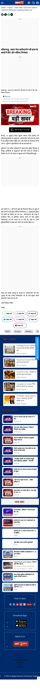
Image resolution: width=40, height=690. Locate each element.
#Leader (18, 331)
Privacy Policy (20, 655)
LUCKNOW (17, 524)
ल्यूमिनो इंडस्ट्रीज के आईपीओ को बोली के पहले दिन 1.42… (25, 586)
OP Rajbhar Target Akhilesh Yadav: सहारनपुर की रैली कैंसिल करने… (26, 398)
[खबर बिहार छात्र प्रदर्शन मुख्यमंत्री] (8, 543)
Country (10, 7)
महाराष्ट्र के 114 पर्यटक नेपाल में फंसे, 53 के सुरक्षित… (25, 531)
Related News (9, 410)
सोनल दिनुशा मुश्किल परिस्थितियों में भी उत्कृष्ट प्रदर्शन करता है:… (24, 575)
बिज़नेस (15, 556)
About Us (20, 667)
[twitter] (13, 605)
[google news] (21, 605)
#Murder (29, 331)
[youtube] (17, 605)
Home (3, 7)
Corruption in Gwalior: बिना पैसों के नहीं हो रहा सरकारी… (26, 385)
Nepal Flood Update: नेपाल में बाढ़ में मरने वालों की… (26, 361)
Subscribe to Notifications (37, 347)
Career (20, 665)
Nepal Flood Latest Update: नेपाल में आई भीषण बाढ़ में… (25, 563)
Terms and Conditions (20, 660)
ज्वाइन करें (9, 313)
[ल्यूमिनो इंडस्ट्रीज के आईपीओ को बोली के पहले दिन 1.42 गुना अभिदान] (8, 587)
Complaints (19, 657)
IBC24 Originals (21, 353)
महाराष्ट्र (16, 514)
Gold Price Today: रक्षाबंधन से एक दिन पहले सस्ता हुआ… (26, 373)
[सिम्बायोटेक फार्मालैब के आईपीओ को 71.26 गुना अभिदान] (8, 554)
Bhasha (7, 96)
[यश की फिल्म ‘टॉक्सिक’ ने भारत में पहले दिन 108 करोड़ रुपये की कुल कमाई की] (8, 512)
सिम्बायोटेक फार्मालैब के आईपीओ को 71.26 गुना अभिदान (25, 552)
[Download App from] (21, 622)
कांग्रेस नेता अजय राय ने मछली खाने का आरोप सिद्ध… (24, 521)
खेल (15, 579)
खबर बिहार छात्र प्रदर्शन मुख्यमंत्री (23, 542)
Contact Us (20, 662)
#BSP (7, 331)
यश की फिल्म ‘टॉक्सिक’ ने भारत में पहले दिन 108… (24, 510)
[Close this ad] (38, 678)
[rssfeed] (24, 605)
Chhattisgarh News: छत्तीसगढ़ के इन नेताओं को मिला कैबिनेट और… (26, 348)
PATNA (16, 545)
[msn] (33, 605)
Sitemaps (29, 604)
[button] (2, 3)
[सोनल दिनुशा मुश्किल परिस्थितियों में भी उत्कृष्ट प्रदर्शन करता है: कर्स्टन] (8, 577)
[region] (20, 33)
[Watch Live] (21, 646)
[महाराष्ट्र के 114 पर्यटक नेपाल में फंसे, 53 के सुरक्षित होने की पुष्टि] (8, 533)
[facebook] (10, 605)
